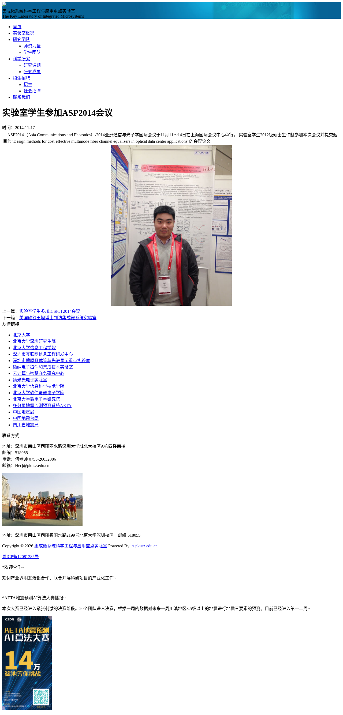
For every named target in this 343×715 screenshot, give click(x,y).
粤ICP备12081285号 (20, 556)
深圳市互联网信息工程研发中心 (43, 354)
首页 (17, 26)
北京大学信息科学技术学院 (38, 386)
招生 (28, 84)
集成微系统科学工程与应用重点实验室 (70, 546)
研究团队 (21, 39)
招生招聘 (21, 78)
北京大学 (21, 335)
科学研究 (21, 59)
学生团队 (32, 52)
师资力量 (32, 46)
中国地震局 (23, 412)
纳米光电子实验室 (30, 380)
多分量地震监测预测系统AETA (42, 405)
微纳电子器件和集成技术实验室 (43, 367)
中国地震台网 (26, 418)
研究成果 (32, 71)
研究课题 (32, 65)
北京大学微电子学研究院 (36, 399)
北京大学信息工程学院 (34, 347)
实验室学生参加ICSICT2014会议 (49, 311)
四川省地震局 (26, 425)
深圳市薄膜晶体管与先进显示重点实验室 (51, 360)
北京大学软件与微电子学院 (38, 392)
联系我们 (21, 97)
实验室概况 (23, 33)
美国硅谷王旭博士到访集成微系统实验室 (57, 317)
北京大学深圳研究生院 (34, 341)
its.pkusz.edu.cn (144, 546)
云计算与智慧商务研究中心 (38, 373)
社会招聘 (32, 91)
